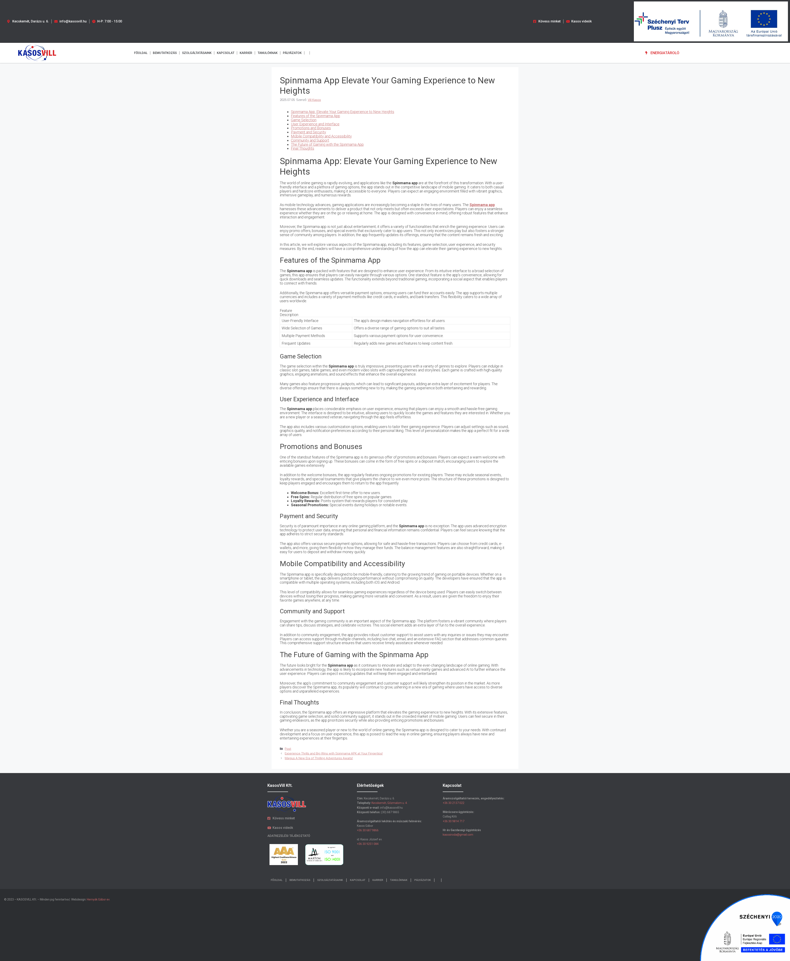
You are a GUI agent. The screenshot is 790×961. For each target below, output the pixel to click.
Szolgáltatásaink (196, 53)
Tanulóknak (268, 53)
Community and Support (310, 140)
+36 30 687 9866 (368, 830)
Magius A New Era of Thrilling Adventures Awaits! (319, 758)
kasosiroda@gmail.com (458, 834)
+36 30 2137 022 (453, 803)
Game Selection (303, 120)
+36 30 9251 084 (368, 844)
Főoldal (141, 53)
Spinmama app (482, 205)
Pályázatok (292, 53)
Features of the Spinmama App (315, 116)
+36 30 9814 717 (453, 821)
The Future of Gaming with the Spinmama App (327, 144)
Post (288, 749)
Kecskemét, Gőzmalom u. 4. (390, 803)
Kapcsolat (225, 53)
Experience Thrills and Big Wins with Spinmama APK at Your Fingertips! (334, 753)
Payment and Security (308, 132)
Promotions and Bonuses (311, 128)
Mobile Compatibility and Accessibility (321, 136)
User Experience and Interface (315, 124)
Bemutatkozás (165, 53)
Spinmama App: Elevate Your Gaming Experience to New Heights (342, 112)
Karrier (246, 53)
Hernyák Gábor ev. (99, 899)
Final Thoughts (302, 148)
